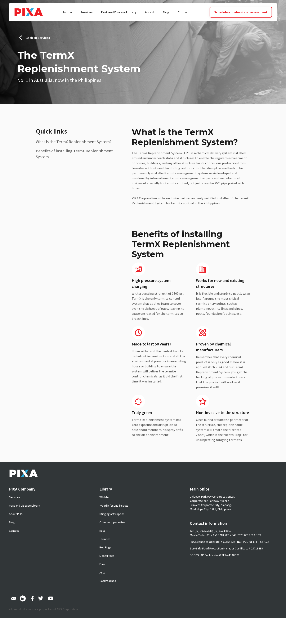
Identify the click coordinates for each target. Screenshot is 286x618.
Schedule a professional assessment (240, 12)
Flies (102, 564)
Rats (102, 531)
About (149, 12)
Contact (184, 12)
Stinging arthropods (112, 514)
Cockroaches (107, 581)
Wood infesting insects (113, 505)
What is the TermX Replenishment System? (74, 141)
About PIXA (16, 514)
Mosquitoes (106, 556)
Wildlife (104, 497)
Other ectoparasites (112, 522)
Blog (165, 12)
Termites (105, 539)
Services (86, 12)
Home (67, 12)
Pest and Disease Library (119, 12)
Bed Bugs (105, 547)
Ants (102, 572)
